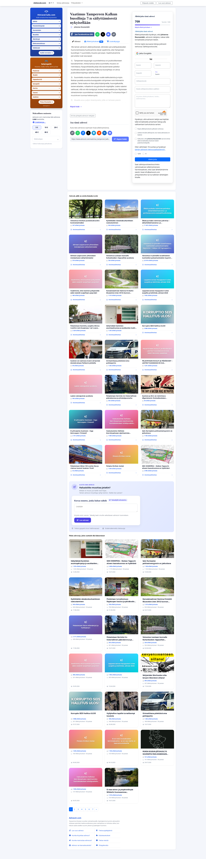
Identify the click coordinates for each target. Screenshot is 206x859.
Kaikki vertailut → (46, 53)
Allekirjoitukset (94, 41)
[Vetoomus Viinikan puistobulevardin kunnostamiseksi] (85, 216)
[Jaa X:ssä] (103, 34)
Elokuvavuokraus (46, 43)
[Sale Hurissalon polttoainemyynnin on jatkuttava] (157, 426)
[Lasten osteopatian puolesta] (85, 390)
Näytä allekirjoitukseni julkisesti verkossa (150, 129)
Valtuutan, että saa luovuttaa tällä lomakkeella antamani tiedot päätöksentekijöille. (153, 141)
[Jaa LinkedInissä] (104, 133)
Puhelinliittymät (46, 26)
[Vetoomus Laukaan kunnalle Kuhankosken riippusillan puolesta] (121, 251)
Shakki (46, 75)
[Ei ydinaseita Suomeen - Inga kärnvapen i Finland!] (85, 426)
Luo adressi (84, 520)
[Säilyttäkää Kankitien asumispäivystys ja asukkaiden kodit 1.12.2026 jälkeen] (121, 321)
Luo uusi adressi (164, 3)
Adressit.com (39, 3)
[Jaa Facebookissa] (83, 133)
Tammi (46, 93)
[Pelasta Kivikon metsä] (121, 460)
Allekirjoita (152, 159)
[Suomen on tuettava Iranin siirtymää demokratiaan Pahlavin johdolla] (85, 356)
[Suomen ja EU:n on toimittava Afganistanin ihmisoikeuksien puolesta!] (157, 391)
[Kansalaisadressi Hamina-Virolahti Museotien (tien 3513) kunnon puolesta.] (121, 286)
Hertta (46, 88)
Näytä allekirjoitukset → (143, 27)
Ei (145, 154)
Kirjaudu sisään (148, 3)
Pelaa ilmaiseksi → (46, 102)
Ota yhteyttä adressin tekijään (84, 116)
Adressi (77, 41)
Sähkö (46, 21)
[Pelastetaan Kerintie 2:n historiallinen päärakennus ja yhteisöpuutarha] (121, 391)
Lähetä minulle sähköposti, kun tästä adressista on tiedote (153, 134)
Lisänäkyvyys (114, 41)
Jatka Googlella (145, 53)
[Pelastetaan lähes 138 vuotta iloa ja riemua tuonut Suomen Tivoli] (85, 461)
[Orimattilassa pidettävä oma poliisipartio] (121, 356)
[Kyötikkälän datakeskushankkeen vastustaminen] (121, 216)
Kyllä (139, 154)
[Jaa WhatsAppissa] (97, 34)
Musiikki (46, 35)
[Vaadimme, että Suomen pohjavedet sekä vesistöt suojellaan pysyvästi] (85, 286)
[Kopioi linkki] (113, 34)
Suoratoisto (46, 30)
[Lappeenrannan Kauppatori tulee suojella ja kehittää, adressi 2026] (157, 286)
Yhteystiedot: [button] (76, 3)
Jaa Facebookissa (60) (84, 34)
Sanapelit (46, 84)
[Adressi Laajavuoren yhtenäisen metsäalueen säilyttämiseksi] (85, 251)
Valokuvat (46, 48)
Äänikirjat (46, 39)
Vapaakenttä (46, 79)
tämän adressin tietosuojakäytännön (150, 149)
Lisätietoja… (40, 122)
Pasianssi (46, 71)
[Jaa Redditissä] (99, 133)
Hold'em (46, 97)
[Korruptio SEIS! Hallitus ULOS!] (157, 320)
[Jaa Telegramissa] (94, 133)
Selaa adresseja (63, 3)
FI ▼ (52, 3)
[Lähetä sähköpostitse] (108, 34)
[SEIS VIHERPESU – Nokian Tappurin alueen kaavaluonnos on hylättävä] (157, 461)
